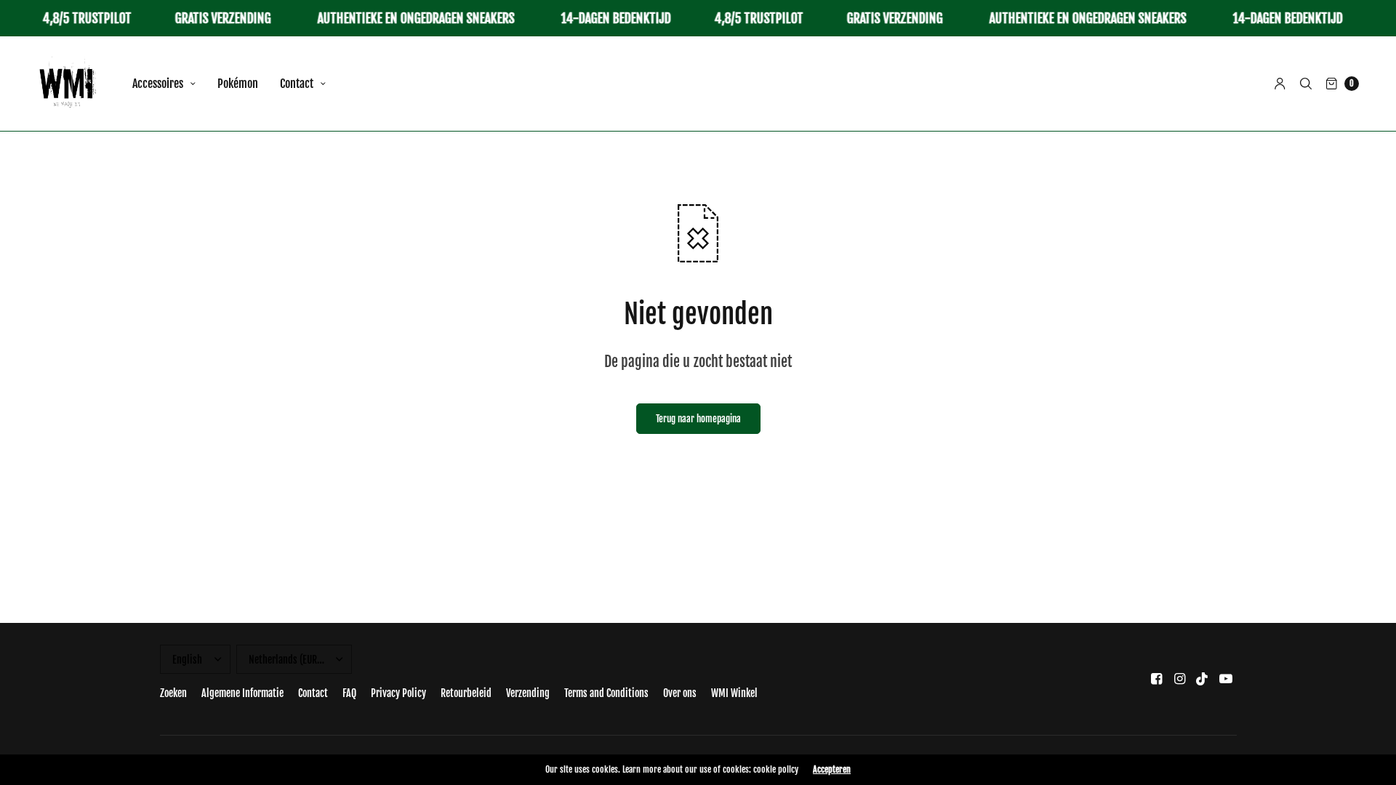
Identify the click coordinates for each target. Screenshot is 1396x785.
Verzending (528, 693)
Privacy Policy (398, 693)
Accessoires (157, 83)
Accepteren (832, 769)
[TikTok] (1202, 678)
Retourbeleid (466, 693)
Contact (296, 83)
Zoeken (173, 693)
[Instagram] (1179, 678)
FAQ (349, 693)
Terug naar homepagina (698, 418)
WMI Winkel (734, 693)
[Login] (1280, 83)
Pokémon (237, 83)
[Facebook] (1156, 678)
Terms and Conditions (606, 693)
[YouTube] (1225, 678)
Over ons (680, 693)
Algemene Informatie (242, 693)
